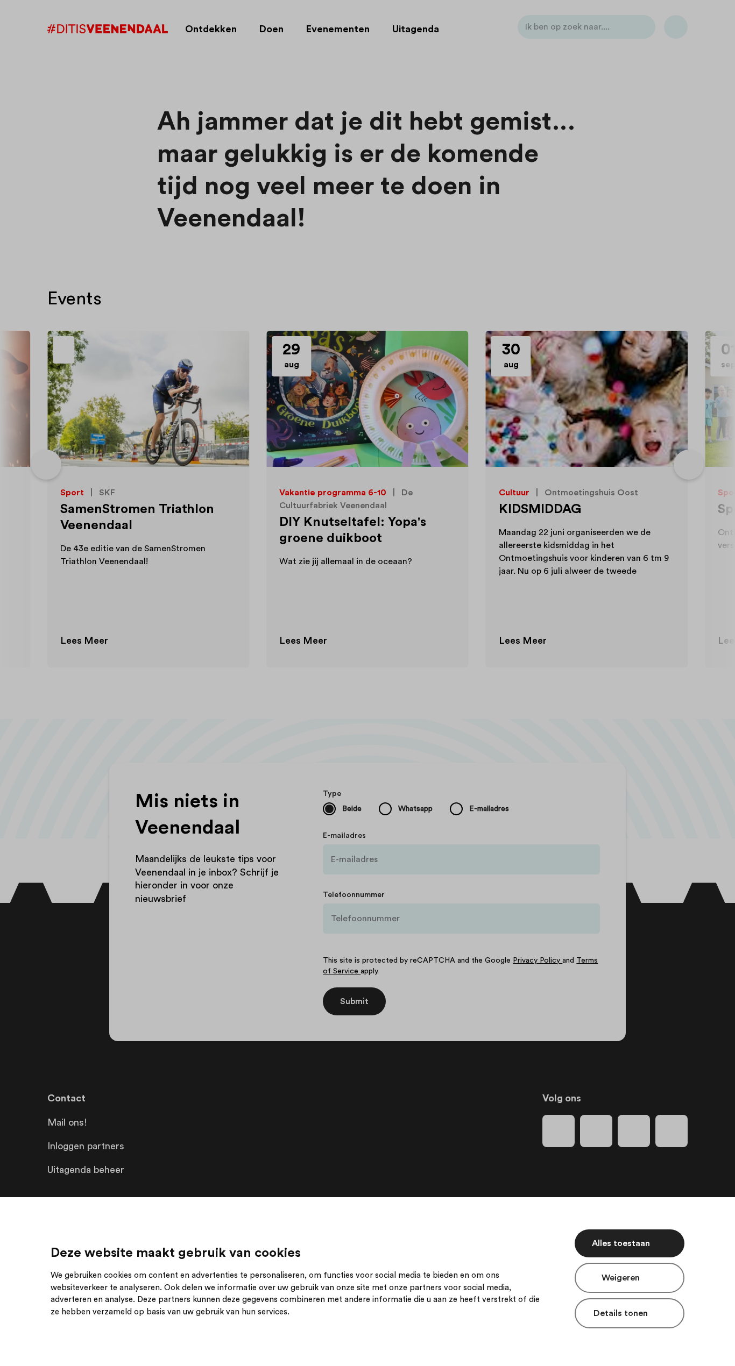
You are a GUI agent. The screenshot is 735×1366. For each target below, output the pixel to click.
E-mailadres (344, 835)
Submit (354, 1001)
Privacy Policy (537, 960)
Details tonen (620, 1313)
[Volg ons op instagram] (596, 1131)
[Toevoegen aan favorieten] (229, 351)
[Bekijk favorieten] (676, 28)
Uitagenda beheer (85, 1170)
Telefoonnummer (354, 895)
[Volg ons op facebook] (558, 1131)
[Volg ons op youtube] (634, 1131)
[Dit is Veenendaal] (107, 28)
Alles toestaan (621, 1243)
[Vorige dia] (46, 465)
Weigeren (621, 1277)
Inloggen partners (85, 1146)
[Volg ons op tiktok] (671, 1131)
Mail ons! (67, 1122)
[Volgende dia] (689, 465)
